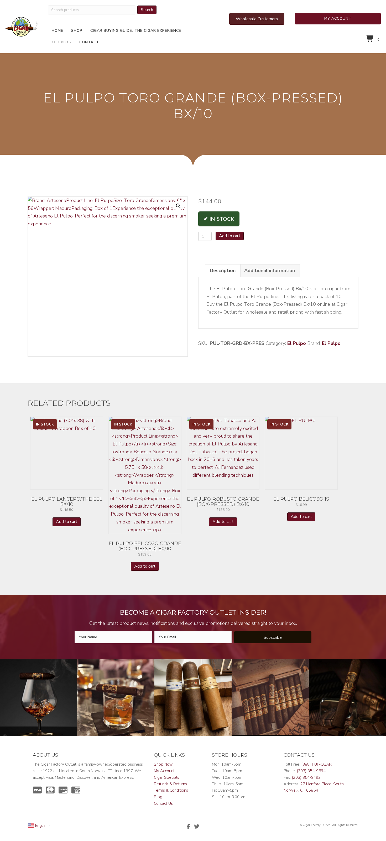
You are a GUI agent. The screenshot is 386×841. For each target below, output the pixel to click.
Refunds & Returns (170, 784)
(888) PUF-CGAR (316, 764)
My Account (164, 770)
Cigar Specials (166, 777)
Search (147, 10)
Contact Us (163, 803)
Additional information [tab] (269, 270)
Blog (158, 797)
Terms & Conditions (171, 790)
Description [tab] (223, 270)
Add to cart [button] (66, 522)
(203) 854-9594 (311, 770)
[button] (338, 18)
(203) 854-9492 (306, 777)
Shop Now (163, 764)
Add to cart (229, 236)
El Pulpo (296, 343)
